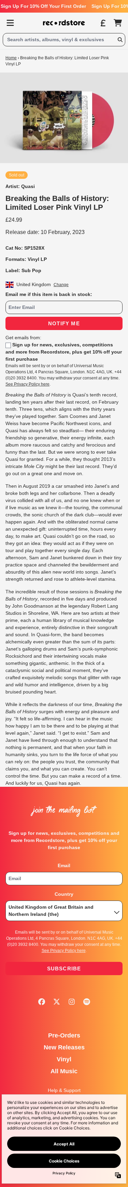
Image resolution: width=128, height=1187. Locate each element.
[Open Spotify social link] (86, 1001)
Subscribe (64, 968)
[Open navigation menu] (10, 22)
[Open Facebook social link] (41, 1001)
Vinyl (64, 1059)
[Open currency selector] (102, 22)
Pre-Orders (64, 1035)
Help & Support (64, 1090)
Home (11, 58)
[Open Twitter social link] (56, 1001)
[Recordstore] (64, 22)
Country (64, 894)
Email (64, 865)
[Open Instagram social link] (71, 1001)
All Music (64, 1071)
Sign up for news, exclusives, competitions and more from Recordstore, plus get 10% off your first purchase (63, 352)
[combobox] (64, 39)
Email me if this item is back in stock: (48, 294)
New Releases (64, 1047)
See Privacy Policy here (27, 384)
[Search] (119, 39)
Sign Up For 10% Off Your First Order (43, 6)
